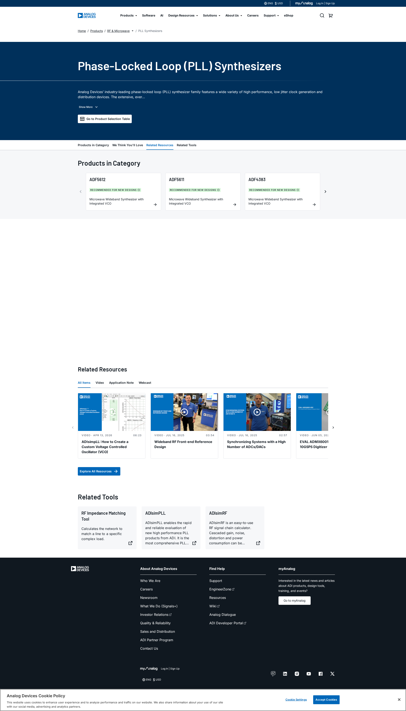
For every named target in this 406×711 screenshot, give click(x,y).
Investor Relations (154, 614)
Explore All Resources (96, 471)
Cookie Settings (296, 699)
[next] (325, 191)
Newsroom (149, 597)
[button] (132, 31)
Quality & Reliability (155, 623)
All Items (84, 382)
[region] (203, 700)
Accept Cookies (326, 699)
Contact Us (149, 648)
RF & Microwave (118, 31)
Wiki (212, 606)
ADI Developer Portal (226, 623)
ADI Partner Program (156, 640)
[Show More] (89, 107)
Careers (146, 589)
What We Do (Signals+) (159, 606)
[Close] (399, 699)
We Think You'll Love (127, 145)
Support (215, 581)
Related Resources (159, 145)
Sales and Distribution (157, 631)
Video (100, 382)
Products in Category (93, 145)
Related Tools (186, 145)
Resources (217, 597)
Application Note (121, 382)
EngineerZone (220, 589)
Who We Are (150, 581)
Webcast (145, 382)
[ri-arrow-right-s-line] (333, 427)
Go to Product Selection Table (108, 119)
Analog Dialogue (222, 614)
